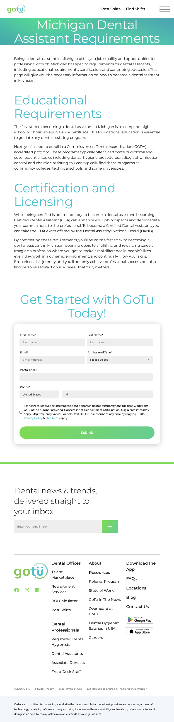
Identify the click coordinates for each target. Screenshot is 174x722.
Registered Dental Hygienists (68, 642)
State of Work (101, 590)
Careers (96, 637)
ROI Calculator (64, 601)
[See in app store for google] (139, 620)
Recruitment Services (63, 589)
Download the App (141, 566)
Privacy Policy (33, 418)
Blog (131, 597)
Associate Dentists (68, 662)
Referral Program (104, 581)
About (95, 563)
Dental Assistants (67, 653)
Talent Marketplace (62, 575)
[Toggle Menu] (165, 9)
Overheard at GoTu (101, 611)
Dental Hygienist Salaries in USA (104, 626)
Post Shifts (111, 9)
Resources (99, 572)
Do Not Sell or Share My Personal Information (117, 688)
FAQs (131, 578)
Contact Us (137, 606)
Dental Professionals (65, 627)
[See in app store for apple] (139, 631)
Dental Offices (65, 563)
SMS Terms (53, 418)
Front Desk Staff (66, 672)
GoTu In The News (105, 599)
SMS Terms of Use (70, 688)
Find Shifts (135, 9)
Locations (136, 588)
